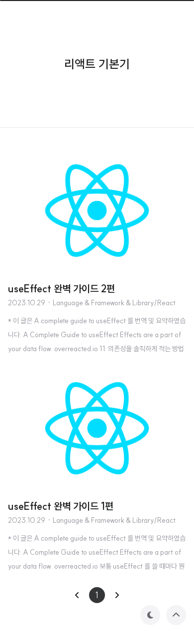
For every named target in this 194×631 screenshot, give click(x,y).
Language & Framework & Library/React (114, 302)
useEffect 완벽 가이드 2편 (61, 288)
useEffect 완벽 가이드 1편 (60, 506)
